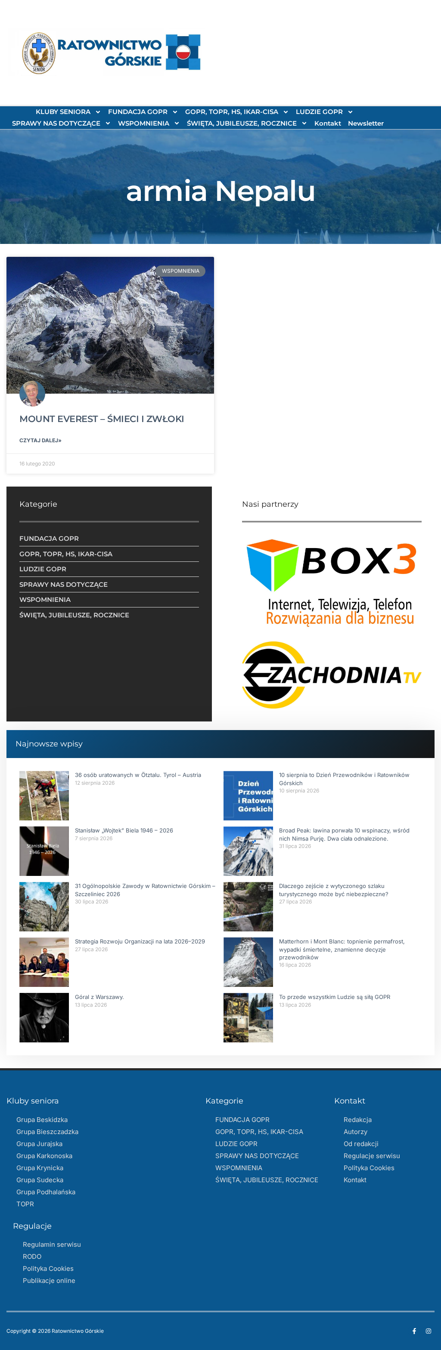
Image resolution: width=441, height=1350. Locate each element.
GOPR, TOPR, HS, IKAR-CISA (231, 112)
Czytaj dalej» (40, 440)
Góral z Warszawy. (99, 996)
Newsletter (366, 123)
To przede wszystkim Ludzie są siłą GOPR (334, 996)
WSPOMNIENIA (143, 123)
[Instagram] (428, 1331)
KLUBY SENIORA (63, 112)
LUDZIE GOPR (319, 112)
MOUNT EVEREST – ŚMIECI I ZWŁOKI (101, 418)
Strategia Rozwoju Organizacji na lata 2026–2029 (140, 941)
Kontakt (327, 123)
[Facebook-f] (414, 1331)
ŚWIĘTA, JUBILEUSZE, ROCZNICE (242, 123)
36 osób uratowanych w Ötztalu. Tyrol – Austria (138, 774)
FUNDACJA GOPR (138, 112)
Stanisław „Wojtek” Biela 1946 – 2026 (124, 830)
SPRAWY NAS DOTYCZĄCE (56, 123)
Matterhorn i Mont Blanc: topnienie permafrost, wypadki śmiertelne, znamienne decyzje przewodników (342, 949)
